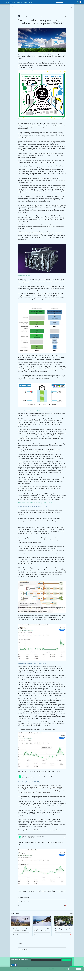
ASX (39, 891)
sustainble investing (46, 891)
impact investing (23, 891)
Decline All (72, 969)
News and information (24, 7)
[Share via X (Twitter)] (21, 901)
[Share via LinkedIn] (24, 901)
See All (71, 913)
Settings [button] (65, 969)
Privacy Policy (52, 969)
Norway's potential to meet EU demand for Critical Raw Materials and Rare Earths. (41, 929)
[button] (71, 7)
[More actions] (65, 16)
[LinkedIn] (12, 965)
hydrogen (21, 894)
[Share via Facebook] (18, 901)
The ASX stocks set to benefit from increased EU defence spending (20, 929)
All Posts (13, 7)
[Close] (82, 969)
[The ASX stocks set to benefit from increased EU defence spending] (20, 921)
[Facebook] (15, 965)
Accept (78, 969)
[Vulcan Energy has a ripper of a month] (63, 921)
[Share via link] (28, 901)
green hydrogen (61, 891)
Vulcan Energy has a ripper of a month (63, 929)
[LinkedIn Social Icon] (78, 2)
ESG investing (32, 891)
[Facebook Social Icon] (80, 2)
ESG (54, 891)
